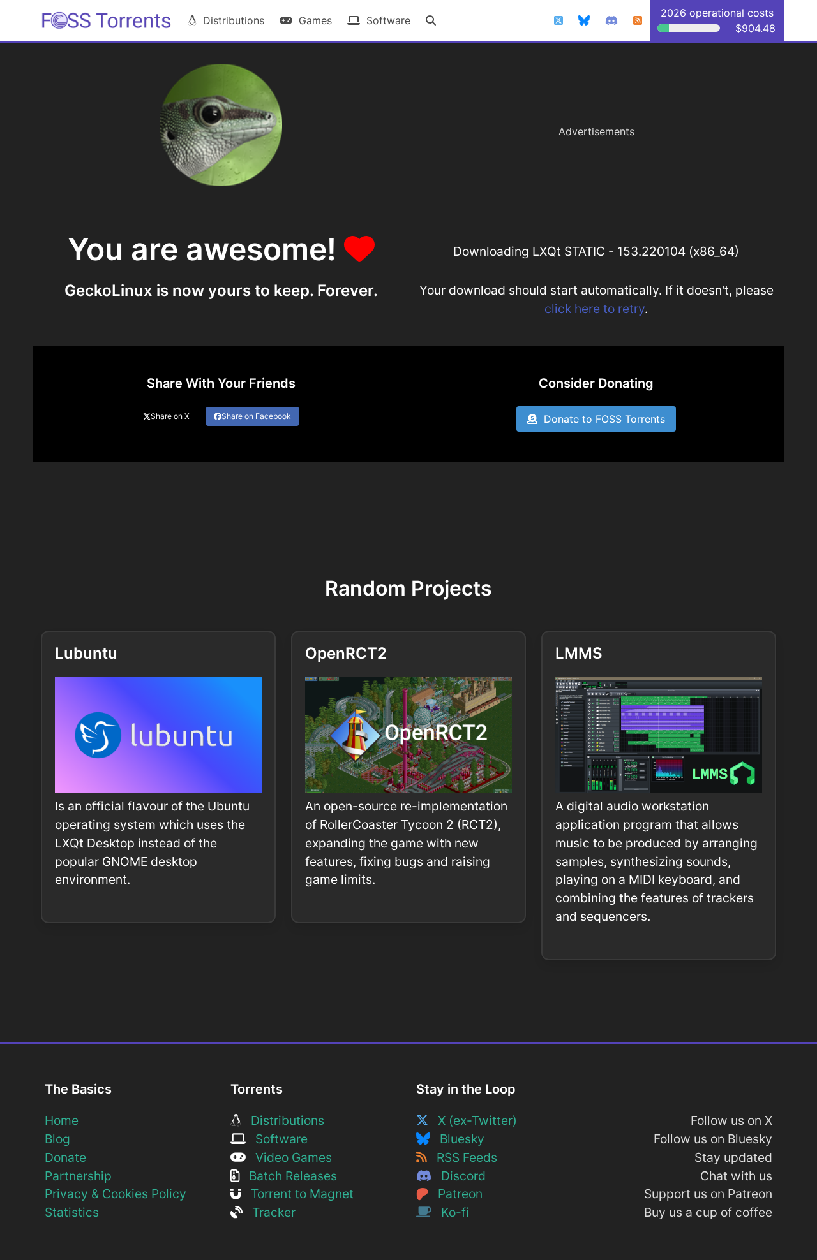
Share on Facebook (256, 416)
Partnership (78, 1175)
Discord (458, 1175)
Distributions (230, 20)
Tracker (269, 1212)
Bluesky (457, 1138)
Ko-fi (450, 1212)
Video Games (289, 1157)
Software (385, 20)
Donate (65, 1157)
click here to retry (594, 308)
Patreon (455, 1193)
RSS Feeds (462, 1157)
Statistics (72, 1212)
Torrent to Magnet (297, 1193)
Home (62, 1120)
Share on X (170, 416)
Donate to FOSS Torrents (601, 419)
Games (312, 20)
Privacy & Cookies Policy (115, 1193)
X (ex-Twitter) (472, 1120)
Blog (57, 1138)
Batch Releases (288, 1175)
